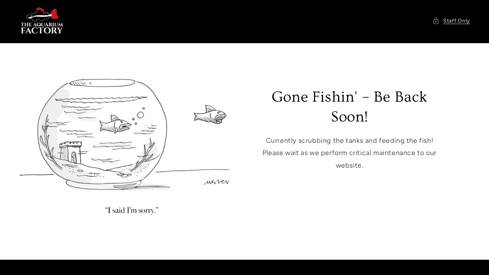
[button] (451, 21)
